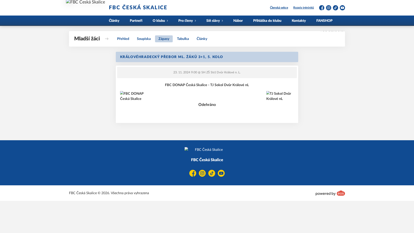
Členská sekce (279, 7)
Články (114, 20)
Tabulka (183, 39)
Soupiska (144, 39)
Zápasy (163, 39)
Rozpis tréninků (303, 7)
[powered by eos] (330, 193)
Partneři (136, 20)
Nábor (238, 20)
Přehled (123, 39)
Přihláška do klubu (267, 20)
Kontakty (299, 20)
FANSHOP (324, 20)
